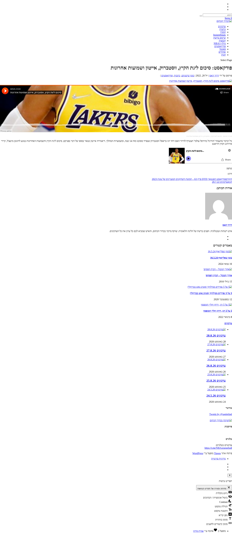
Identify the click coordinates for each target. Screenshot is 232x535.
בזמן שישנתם (187, 75)
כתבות (222, 29)
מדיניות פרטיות (218, 458)
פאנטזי (222, 49)
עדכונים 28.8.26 (216, 335)
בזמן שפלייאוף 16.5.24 (221, 257)
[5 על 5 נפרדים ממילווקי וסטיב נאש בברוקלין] (209, 287)
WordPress (197, 453)
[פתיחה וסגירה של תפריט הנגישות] (229, 475)
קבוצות (222, 40)
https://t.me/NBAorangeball (218, 448)
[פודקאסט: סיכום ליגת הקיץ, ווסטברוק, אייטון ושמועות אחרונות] (200, 81)
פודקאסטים (220, 46)
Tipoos (217, 453)
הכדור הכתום (227, 136)
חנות (223, 54)
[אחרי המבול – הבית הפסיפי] (217, 269)
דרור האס (214, 75)
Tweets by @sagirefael (220, 414)
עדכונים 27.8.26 (216, 350)
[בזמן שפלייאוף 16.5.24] (220, 251)
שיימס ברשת (219, 37)
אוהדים (222, 52)
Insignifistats (219, 35)
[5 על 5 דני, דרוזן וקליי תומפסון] (216, 304)
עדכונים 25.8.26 (216, 380)
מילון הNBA (220, 43)
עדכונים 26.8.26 (216, 365)
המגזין (223, 32)
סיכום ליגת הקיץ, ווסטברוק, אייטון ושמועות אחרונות (204, 136)
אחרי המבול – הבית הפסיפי (219, 275)
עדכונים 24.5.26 (216, 395)
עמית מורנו (198, 531)
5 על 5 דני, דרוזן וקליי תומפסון (217, 310)
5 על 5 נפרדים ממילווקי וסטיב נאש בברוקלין (211, 293)
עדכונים (222, 26)
